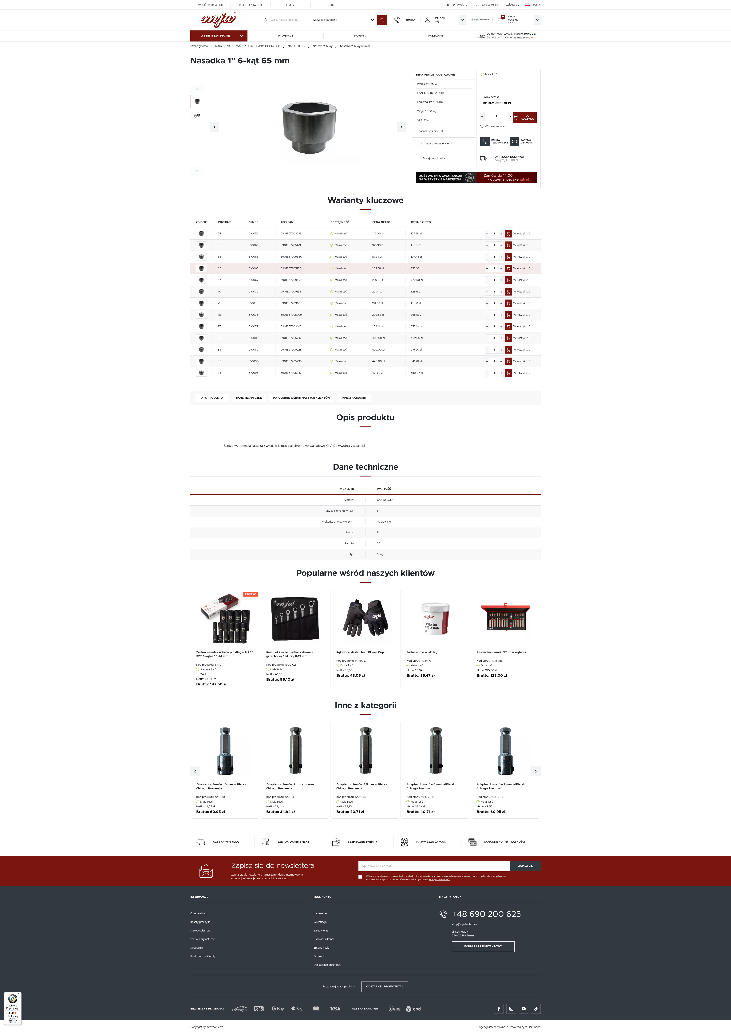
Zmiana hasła (321, 948)
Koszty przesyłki (200, 922)
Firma (290, 5)
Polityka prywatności (202, 939)
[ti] (507, 1027)
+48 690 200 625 (486, 914)
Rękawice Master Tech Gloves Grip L (361, 652)
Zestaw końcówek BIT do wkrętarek (501, 652)
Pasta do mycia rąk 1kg (422, 652)
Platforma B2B (250, 5)
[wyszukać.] (382, 20)
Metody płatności (200, 930)
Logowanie (320, 913)
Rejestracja (320, 922)
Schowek (319, 956)
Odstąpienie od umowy (328, 965)
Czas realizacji (198, 913)
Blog (330, 5)
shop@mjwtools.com (464, 924)
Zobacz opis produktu (431, 131)
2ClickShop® (533, 1027)
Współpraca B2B (210, 5)
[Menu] (19, 994)
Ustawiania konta (324, 939)
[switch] (13, 1020)
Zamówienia (321, 930)
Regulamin (196, 948)
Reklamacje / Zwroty (203, 956)
